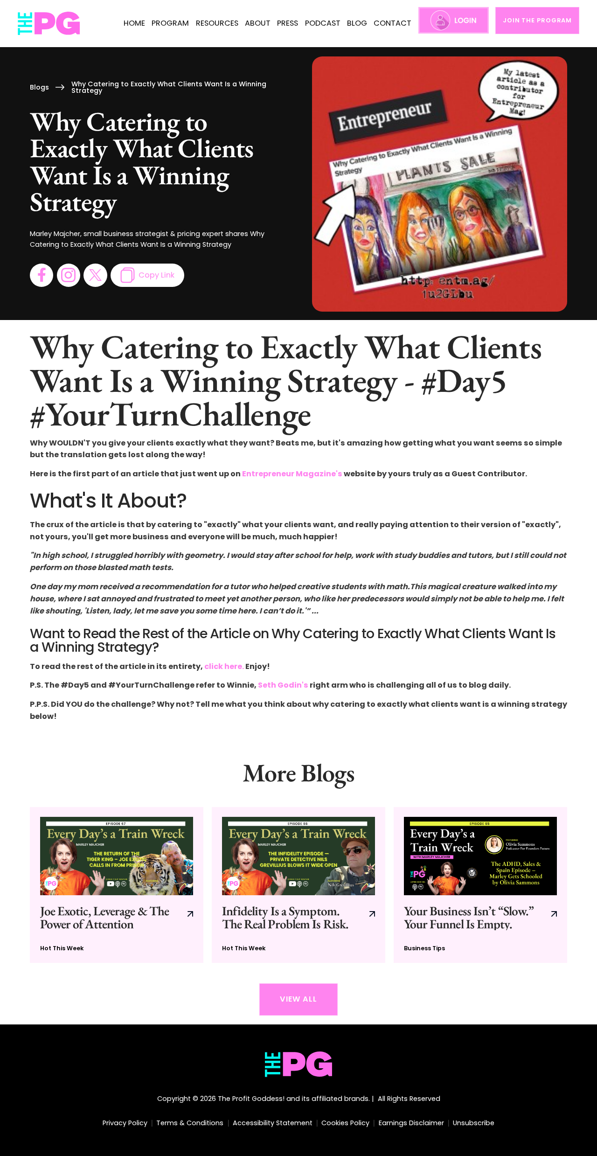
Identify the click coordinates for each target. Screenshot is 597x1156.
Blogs (39, 87)
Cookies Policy (345, 1123)
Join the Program (537, 20)
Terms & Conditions (189, 1123)
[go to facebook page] (41, 275)
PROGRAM (170, 23)
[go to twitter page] (95, 275)
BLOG (357, 23)
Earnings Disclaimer (411, 1123)
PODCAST (322, 23)
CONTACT (392, 23)
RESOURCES (217, 23)
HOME (134, 23)
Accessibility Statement (272, 1123)
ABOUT (258, 23)
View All (298, 999)
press (287, 23)
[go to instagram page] (68, 275)
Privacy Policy (125, 1123)
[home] (49, 23)
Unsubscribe (473, 1123)
